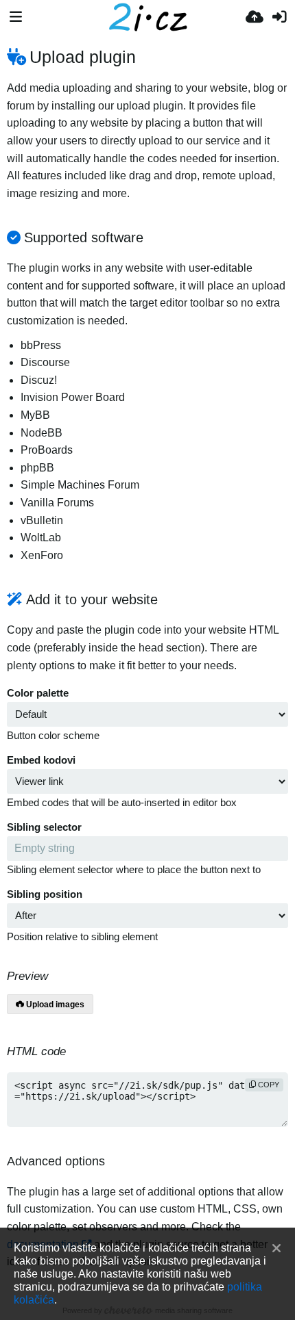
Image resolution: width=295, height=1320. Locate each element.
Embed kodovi (41, 760)
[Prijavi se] (279, 17)
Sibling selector (44, 827)
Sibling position (44, 894)
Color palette (38, 693)
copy (267, 1084)
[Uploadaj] (254, 17)
